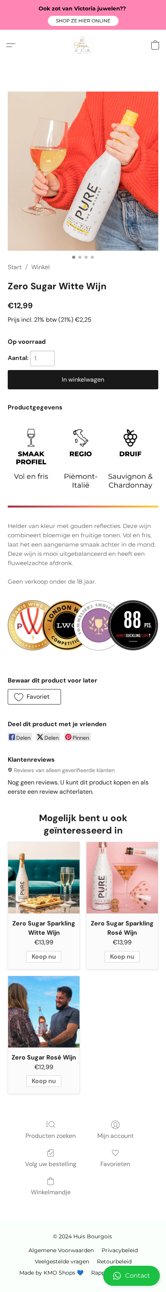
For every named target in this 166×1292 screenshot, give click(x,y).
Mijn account (115, 1136)
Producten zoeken (50, 1136)
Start (15, 267)
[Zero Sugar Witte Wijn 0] (83, 171)
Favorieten (115, 1164)
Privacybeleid (120, 1250)
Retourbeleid (114, 1261)
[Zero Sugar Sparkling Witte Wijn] (44, 877)
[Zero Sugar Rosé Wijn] (44, 1012)
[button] (83, 21)
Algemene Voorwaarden (61, 1250)
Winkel (40, 267)
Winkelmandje (51, 1192)
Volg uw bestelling (50, 1164)
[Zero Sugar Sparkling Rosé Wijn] (122, 877)
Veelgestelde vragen (62, 1261)
